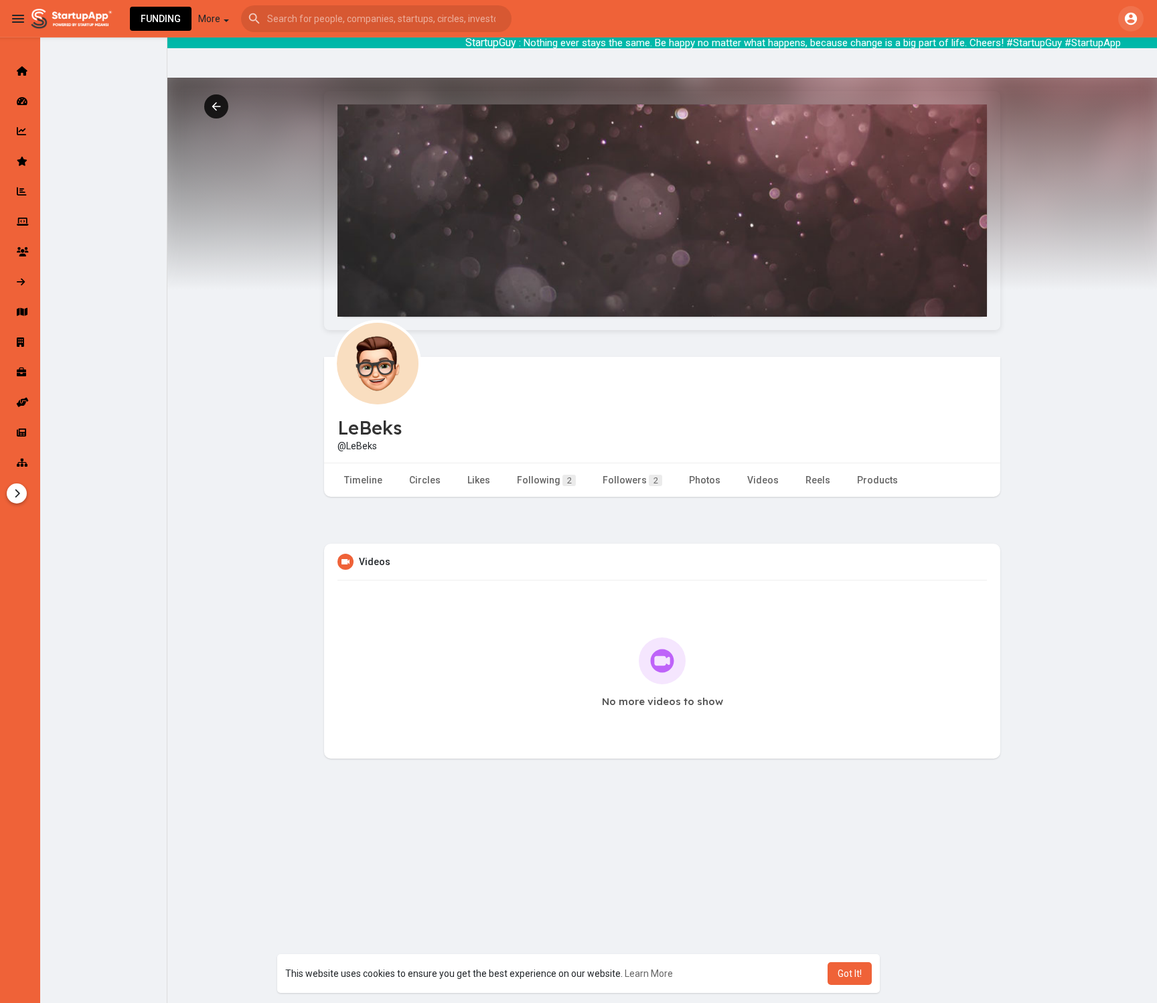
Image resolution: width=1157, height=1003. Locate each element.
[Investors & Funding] (20, 252)
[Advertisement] (662, 906)
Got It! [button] (850, 973)
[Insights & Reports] (20, 191)
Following (544, 480)
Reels (817, 480)
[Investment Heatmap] (20, 312)
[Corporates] (20, 342)
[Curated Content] (20, 161)
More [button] (210, 18)
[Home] (20, 71)
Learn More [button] (649, 973)
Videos (763, 480)
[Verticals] (20, 463)
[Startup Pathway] (20, 131)
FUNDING (161, 18)
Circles (425, 480)
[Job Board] (20, 372)
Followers (630, 480)
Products (877, 480)
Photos (704, 480)
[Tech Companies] (20, 222)
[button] (376, 18)
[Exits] (20, 282)
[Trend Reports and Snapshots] (20, 432)
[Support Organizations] (20, 402)
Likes (478, 480)
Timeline (363, 480)
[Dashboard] (20, 101)
